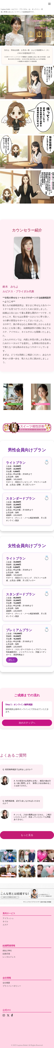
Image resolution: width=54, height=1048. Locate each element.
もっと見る (27, 835)
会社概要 (6, 983)
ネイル (5, 922)
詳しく (12, 660)
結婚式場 (6, 954)
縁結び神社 (7, 951)
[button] (27, 893)
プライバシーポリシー (12, 986)
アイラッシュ (8, 918)
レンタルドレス (9, 957)
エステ (5, 925)
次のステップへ (27, 722)
